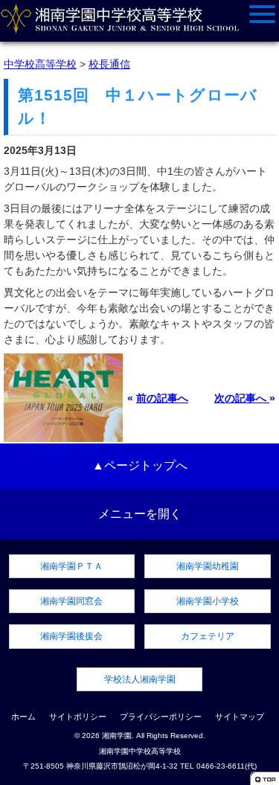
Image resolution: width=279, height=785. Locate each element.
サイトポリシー (77, 716)
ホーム (23, 716)
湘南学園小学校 (207, 601)
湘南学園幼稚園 (207, 566)
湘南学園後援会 (71, 636)
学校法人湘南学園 (140, 679)
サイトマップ (239, 716)
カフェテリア (207, 636)
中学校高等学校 (40, 64)
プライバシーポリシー (161, 716)
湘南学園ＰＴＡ (71, 566)
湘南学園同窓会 (71, 601)
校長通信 (109, 64)
